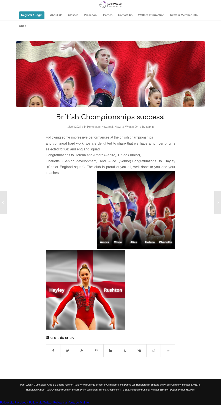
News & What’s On (126, 126)
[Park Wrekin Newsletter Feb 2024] (3, 202)
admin (150, 126)
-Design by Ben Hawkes (182, 389)
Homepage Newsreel (100, 126)
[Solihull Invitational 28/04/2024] (217, 202)
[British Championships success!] (110, 74)
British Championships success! (110, 117)
